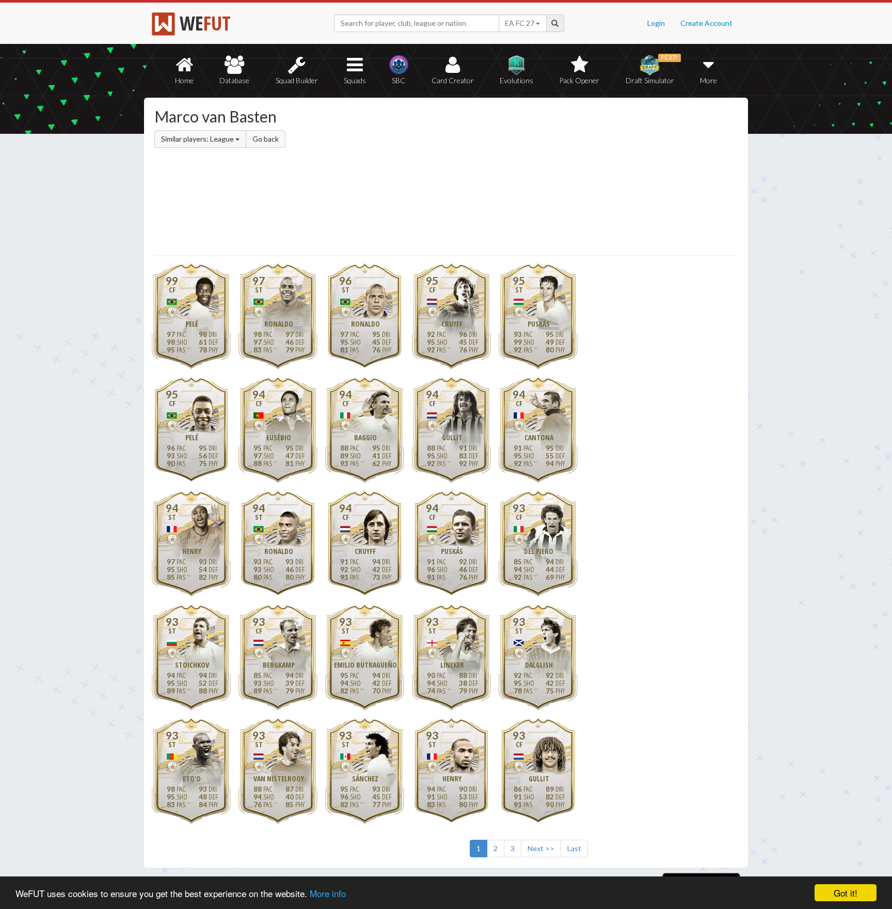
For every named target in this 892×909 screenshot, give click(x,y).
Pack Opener (579, 80)
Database (234, 80)
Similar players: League (198, 138)
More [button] (708, 80)
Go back (265, 138)
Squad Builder (297, 80)
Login (656, 23)
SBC (398, 80)
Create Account (706, 23)
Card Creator (453, 80)
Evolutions (516, 80)
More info (328, 893)
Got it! (845, 892)
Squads (355, 80)
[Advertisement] (546, 178)
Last (574, 848)
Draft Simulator (652, 69)
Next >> (541, 848)
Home (184, 80)
